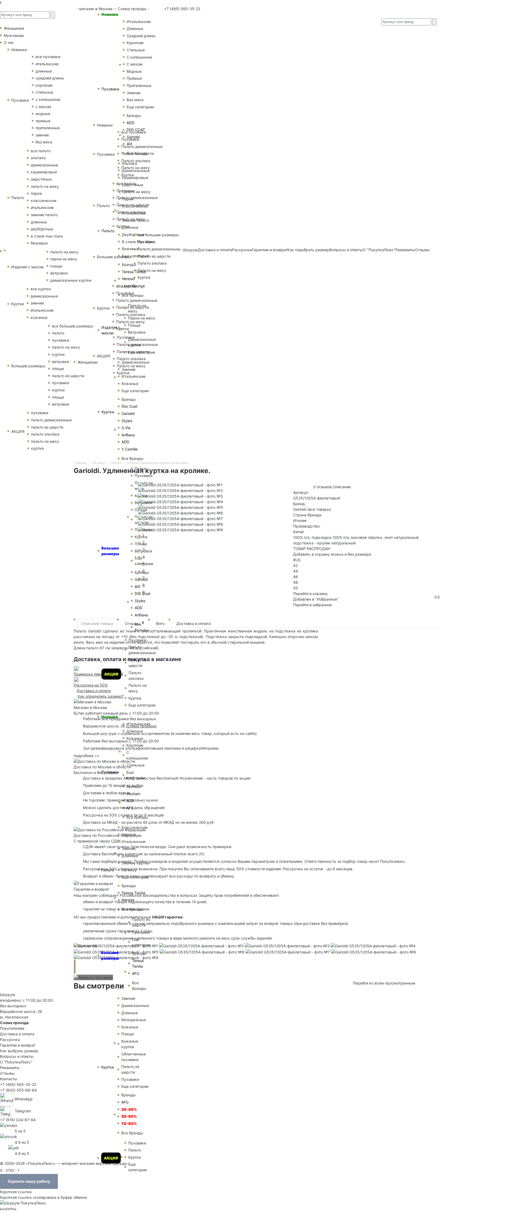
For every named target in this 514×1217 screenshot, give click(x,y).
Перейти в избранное (312, 604)
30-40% (129, 1109)
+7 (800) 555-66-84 (18, 1090)
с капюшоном (48, 99)
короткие (44, 85)
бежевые (39, 243)
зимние (42, 135)
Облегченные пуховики (133, 1057)
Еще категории (140, 107)
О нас (9, 42)
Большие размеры (110, 955)
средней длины (50, 78)
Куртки (107, 412)
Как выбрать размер (19, 1050)
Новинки (109, 14)
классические (43, 200)
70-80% (129, 1123)
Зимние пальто (135, 220)
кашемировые (44, 172)
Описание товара (97, 623)
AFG (135, 973)
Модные (134, 71)
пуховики (60, 340)
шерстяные (41, 179)
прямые (43, 121)
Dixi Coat (129, 406)
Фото (160, 623)
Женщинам (87, 362)
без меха (44, 142)
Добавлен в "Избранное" (316, 599)
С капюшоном (139, 57)
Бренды (134, 115)
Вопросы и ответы (16, 1056)
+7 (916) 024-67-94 (18, 1119)
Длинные (135, 28)
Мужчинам (87, 945)
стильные (44, 92)
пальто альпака (45, 434)
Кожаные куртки (129, 1044)
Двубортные (133, 234)
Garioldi (133, 137)
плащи (56, 266)
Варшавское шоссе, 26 (105, 726)
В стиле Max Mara (138, 241)
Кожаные (130, 383)
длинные (44, 71)
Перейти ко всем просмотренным (384, 983)
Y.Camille (130, 449)
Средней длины (141, 35)
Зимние (134, 92)
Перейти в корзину (310, 593)
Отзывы (134, 623)
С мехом (135, 64)
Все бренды (138, 153)
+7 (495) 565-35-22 (181, 8)
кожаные (39, 317)
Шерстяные (132, 184)
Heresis (128, 278)
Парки (127, 199)
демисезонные (44, 165)
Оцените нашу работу (29, 1181)
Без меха (135, 99)
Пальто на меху (136, 191)
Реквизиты (10, 1067)
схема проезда (141, 726)
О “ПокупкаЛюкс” (16, 1062)
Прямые (134, 78)
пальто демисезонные (51, 420)
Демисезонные (136, 170)
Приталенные (139, 85)
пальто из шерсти (68, 375)
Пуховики (110, 89)
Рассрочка (10, 1039)
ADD (130, 122)
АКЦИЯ (111, 674)
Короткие (135, 42)
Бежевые (130, 248)
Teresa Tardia (134, 271)
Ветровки (136, 332)
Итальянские (134, 213)
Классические (135, 206)
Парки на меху (141, 318)
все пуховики (48, 56)
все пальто (41, 150)
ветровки (58, 273)
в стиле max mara (47, 236)
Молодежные (133, 1019)
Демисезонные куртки (142, 342)
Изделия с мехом (110, 330)
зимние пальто (44, 214)
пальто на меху (45, 186)
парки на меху (63, 259)
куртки (58, 354)
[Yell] (13, 1147)
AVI (129, 144)
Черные (129, 834)
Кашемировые (135, 177)
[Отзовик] (8, 1136)
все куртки (41, 289)
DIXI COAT (136, 129)
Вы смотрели (99, 985)
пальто (58, 333)
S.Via (126, 427)
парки (36, 193)
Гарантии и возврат (17, 1045)
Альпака (129, 163)
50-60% (129, 1116)
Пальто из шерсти (137, 663)
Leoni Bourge (133, 286)
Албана (128, 435)
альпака (38, 157)
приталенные (48, 127)
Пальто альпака (135, 675)
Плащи (134, 325)
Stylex (127, 420)
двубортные (42, 229)
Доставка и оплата (193, 623)
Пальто (107, 230)
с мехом (43, 106)
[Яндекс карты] (8, 1125)
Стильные (136, 50)
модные (43, 113)
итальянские (47, 64)
